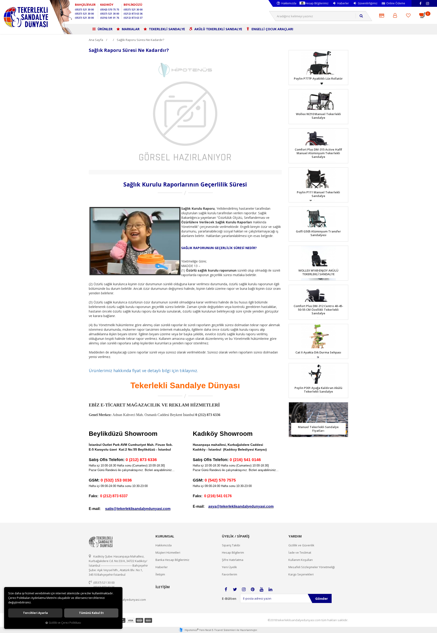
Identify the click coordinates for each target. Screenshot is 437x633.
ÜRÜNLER (104, 29)
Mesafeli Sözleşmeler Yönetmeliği (311, 567)
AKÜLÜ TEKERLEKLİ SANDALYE (217, 29)
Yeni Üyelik (229, 567)
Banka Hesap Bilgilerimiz (172, 560)
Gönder (321, 598)
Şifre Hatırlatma (232, 560)
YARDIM (295, 536)
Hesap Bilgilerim (233, 552)
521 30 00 (84, 9)
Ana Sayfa (96, 40)
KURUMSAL (164, 536)
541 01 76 (109, 17)
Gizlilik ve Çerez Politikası (65, 622)
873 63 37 (133, 17)
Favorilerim (229, 574)
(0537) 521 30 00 (103, 582)
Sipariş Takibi (231, 545)
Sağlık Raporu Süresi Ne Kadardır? (140, 40)
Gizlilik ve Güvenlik (301, 545)
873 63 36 (133, 13)
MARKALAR (130, 29)
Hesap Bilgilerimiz (316, 3)
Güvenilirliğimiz (367, 3)
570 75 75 (109, 9)
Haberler (343, 3)
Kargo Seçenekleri (301, 574)
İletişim (160, 574)
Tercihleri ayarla (35, 613)
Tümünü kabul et (91, 613)
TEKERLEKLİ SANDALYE (166, 29)
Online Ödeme (395, 3)
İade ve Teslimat (299, 552)
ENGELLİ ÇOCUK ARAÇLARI (272, 29)
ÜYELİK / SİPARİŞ (235, 536)
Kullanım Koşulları (300, 560)
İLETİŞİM (162, 587)
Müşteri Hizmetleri (167, 552)
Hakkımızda (288, 3)
